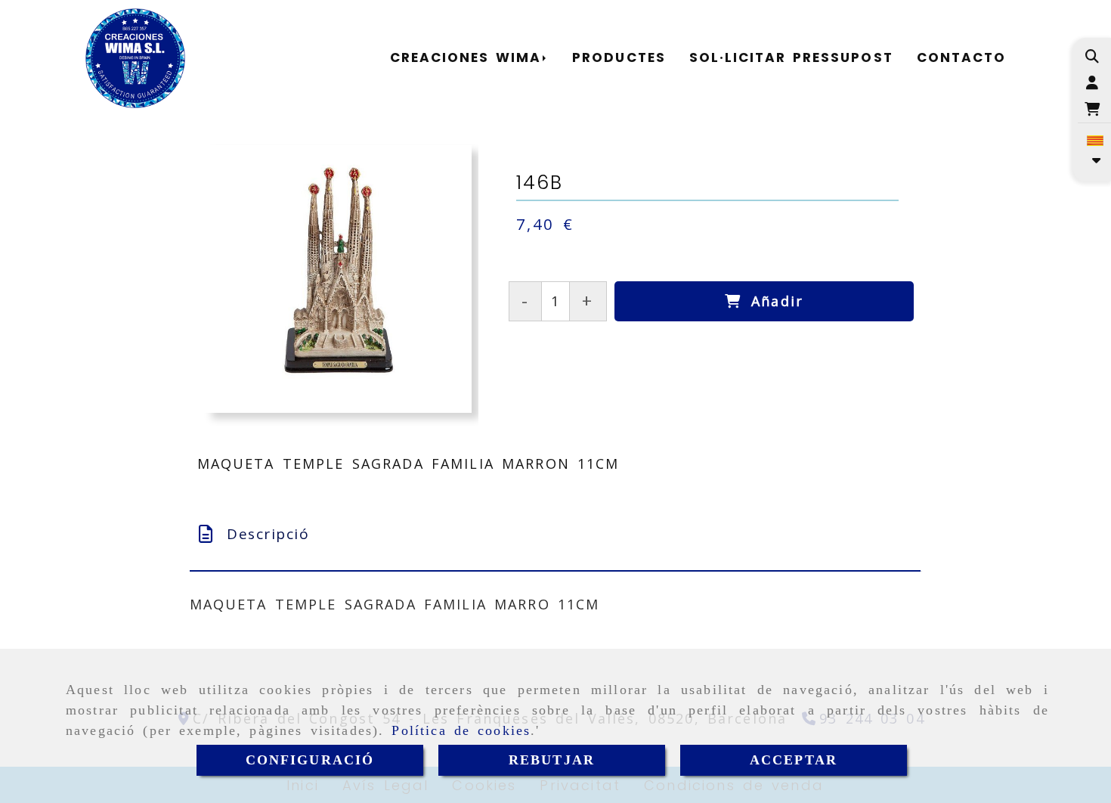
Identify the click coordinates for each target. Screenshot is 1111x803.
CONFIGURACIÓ (310, 759)
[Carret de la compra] (1092, 109)
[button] (1092, 83)
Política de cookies (461, 730)
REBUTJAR (552, 759)
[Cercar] (1092, 56)
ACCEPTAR (793, 759)
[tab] (555, 534)
